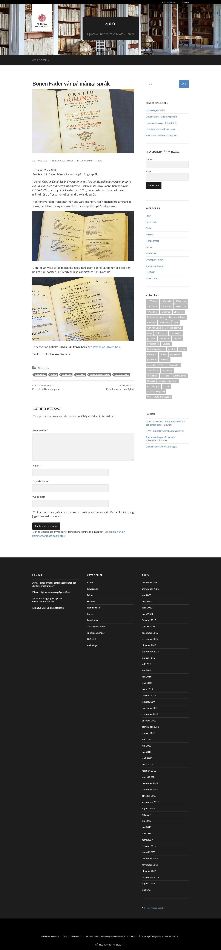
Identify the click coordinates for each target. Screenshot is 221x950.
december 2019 (150, 632)
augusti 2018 (148, 733)
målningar (152, 354)
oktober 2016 (149, 871)
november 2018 (150, 714)
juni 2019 (146, 670)
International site (168, 2)
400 (110, 23)
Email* (149, 171)
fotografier (176, 333)
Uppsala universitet (168, 381)
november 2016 (150, 864)
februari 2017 (149, 846)
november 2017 (150, 789)
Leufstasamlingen (155, 349)
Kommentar (40, 430)
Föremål (150, 234)
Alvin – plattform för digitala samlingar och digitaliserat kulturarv (166, 423)
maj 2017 (146, 827)
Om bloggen (39, 60)
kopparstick (153, 343)
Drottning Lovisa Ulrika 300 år (161, 122)
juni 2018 (146, 745)
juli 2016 (146, 889)
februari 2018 (149, 770)
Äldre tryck (43, 368)
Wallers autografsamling (159, 397)
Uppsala (151, 381)
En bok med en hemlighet (120, 387)
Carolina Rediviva (173, 328)
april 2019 (147, 682)
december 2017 (150, 783)
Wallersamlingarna (156, 391)
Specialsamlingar (154, 265)
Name (149, 159)
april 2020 (147, 607)
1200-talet (152, 301)
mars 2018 (147, 764)
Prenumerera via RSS (154, 907)
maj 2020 (146, 601)
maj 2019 (146, 676)
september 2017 (150, 802)
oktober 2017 (149, 795)
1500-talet (181, 301)
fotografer (161, 333)
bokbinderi (165, 322)
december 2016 (150, 858)
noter (163, 354)
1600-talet (152, 306)
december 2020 (150, 582)
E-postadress (40, 481)
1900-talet (152, 312)
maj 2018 (146, 751)
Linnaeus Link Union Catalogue (161, 446)
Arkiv (148, 215)
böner (54, 374)
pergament (175, 354)
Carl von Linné (154, 328)
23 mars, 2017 (40, 160)
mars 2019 (147, 689)
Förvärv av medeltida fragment (161, 135)
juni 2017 (146, 820)
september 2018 (150, 726)
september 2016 (150, 877)
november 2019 (150, 638)
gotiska (80, 374)
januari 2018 (148, 776)
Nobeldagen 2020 (155, 110)
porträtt (165, 359)
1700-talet (40, 374)
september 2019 (150, 651)
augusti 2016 (148, 883)
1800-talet (181, 306)
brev (176, 322)
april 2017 (147, 833)
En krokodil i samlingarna (46, 387)
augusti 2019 (148, 657)
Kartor (149, 246)
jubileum (177, 338)
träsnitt (165, 375)
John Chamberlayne (100, 374)
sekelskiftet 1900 (155, 365)
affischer (166, 312)
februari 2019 (149, 695)
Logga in (185, 2)
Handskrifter (152, 240)
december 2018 (150, 707)
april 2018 (147, 758)
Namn (36, 465)
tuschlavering (179, 375)
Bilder (149, 228)
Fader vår (67, 374)
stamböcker (153, 370)
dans (149, 333)
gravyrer (151, 338)
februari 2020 (149, 620)
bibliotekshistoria (155, 317)
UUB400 (150, 272)
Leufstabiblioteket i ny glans (160, 129)
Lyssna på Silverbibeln (107, 347)
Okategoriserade (154, 259)
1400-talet (167, 301)
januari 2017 (148, 852)
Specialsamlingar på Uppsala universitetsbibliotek (160, 439)
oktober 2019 (149, 645)
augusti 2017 (148, 808)
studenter (168, 370)
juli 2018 (146, 739)
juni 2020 (146, 595)
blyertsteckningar (176, 317)
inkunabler (165, 338)
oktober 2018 (149, 720)
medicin (171, 349)
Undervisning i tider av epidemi (161, 116)
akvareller (179, 312)
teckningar (152, 375)
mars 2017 (147, 839)
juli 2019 (146, 664)
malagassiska (122, 374)
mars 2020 (147, 613)
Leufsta (166, 343)
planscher (152, 359)
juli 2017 (146, 814)
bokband (151, 322)
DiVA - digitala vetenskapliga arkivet (165, 430)
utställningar (153, 386)
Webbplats (38, 496)
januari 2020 (148, 626)
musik (182, 349)
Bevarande (151, 221)
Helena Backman (63, 160)
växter (166, 386)
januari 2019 (148, 701)
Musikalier (151, 253)
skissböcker (174, 365)
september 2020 (150, 588)
